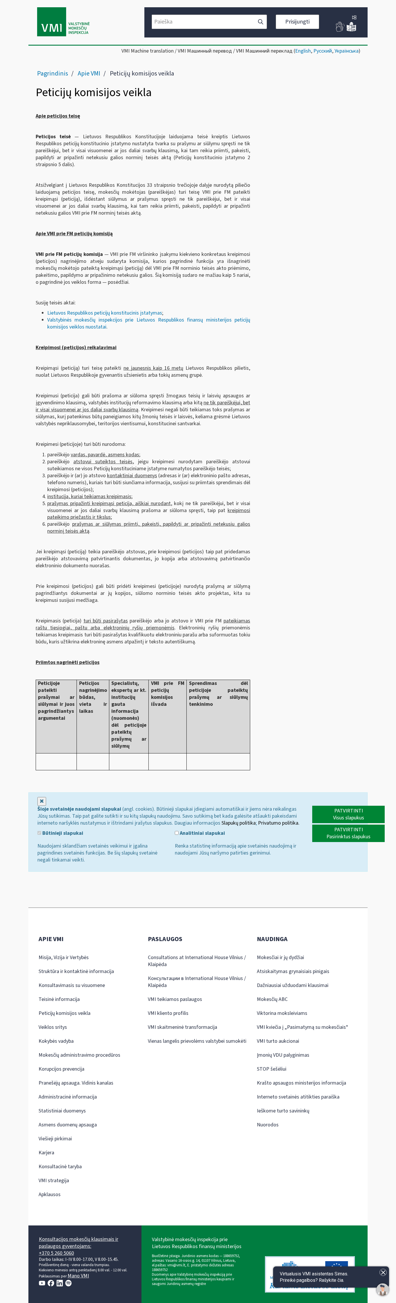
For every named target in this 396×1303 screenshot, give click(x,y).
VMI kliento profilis (168, 1013)
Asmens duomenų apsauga (68, 1124)
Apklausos (50, 1194)
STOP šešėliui (271, 1069)
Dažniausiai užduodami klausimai (292, 985)
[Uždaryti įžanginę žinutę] (383, 1272)
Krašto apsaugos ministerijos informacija (301, 1083)
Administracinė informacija (68, 1097)
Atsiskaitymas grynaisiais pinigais (293, 971)
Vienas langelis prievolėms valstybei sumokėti (197, 1041)
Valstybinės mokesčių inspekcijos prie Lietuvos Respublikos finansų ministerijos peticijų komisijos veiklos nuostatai (148, 323)
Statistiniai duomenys (62, 1110)
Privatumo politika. (278, 823)
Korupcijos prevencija (61, 1069)
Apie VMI (89, 73)
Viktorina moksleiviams (282, 1013)
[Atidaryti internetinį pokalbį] (382, 1289)
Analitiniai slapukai (202, 833)
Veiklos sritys (53, 1027)
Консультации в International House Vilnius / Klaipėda (197, 982)
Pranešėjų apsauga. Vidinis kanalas (76, 1083)
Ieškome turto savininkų (283, 1110)
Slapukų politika (238, 823)
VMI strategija (54, 1180)
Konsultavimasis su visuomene (72, 985)
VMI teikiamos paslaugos (175, 999)
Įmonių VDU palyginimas (283, 1055)
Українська (347, 51)
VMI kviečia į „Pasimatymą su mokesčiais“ (302, 1027)
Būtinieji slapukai (62, 833)
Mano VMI (78, 1275)
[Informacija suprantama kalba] (351, 30)
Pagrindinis (52, 73)
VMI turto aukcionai (278, 1041)
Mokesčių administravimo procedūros (79, 1055)
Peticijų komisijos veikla (64, 1013)
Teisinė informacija (59, 999)
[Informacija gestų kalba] (340, 30)
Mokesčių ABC (272, 999)
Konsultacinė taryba (60, 1166)
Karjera (46, 1152)
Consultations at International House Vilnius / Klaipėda (197, 961)
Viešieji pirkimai (55, 1138)
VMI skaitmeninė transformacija (182, 1027)
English (303, 51)
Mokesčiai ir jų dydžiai (280, 957)
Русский (322, 51)
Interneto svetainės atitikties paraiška (298, 1097)
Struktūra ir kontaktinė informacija (76, 971)
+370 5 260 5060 (56, 1253)
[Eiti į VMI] (63, 22)
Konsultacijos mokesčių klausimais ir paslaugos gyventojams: (78, 1243)
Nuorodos (268, 1124)
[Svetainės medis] (354, 18)
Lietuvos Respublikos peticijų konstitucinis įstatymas (104, 313)
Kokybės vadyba (56, 1041)
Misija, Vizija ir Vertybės (64, 957)
